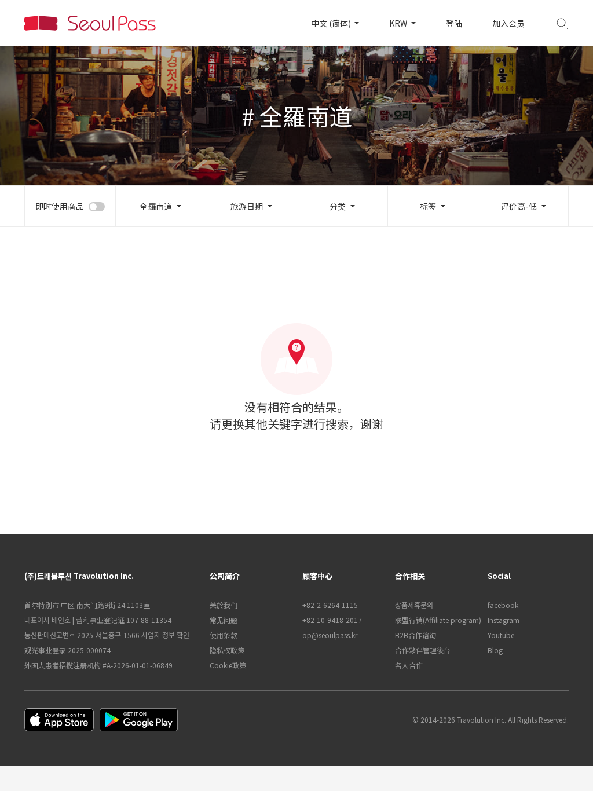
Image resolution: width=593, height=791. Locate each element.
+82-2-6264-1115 (330, 605)
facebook (503, 605)
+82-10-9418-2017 (332, 620)
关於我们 (223, 605)
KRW (399, 23)
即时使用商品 (59, 206)
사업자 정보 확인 (165, 635)
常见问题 (223, 620)
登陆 (454, 23)
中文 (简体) (332, 23)
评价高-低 (519, 206)
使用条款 (223, 635)
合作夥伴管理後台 (423, 650)
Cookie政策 (228, 665)
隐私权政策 (227, 650)
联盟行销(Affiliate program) (435, 620)
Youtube (501, 635)
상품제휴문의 (414, 605)
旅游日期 (246, 206)
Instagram (503, 620)
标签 (428, 206)
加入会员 (508, 23)
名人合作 (409, 665)
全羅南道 (156, 206)
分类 (338, 206)
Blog (495, 650)
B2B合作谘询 (415, 635)
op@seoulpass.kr (329, 635)
